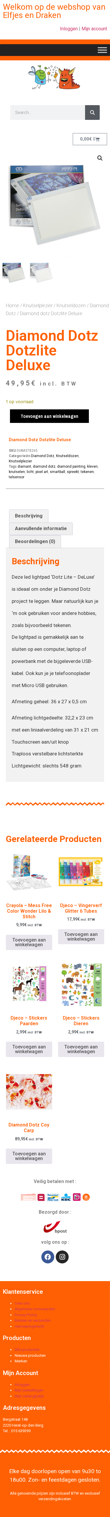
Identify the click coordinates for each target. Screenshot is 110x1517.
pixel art (41, 472)
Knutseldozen (71, 305)
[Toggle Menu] (102, 50)
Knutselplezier (38, 305)
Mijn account (94, 29)
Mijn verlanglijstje (29, 1396)
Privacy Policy (26, 1315)
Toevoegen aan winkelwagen (49, 416)
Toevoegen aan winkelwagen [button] (29, 942)
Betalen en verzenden (33, 1320)
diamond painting (71, 466)
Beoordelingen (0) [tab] (35, 541)
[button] (100, 158)
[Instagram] (62, 1256)
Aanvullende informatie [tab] (41, 528)
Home (12, 305)
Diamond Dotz (42, 456)
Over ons (22, 1303)
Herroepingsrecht (29, 1326)
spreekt (73, 472)
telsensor (16, 477)
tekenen (87, 472)
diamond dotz (44, 466)
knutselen (17, 472)
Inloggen (69, 29)
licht (30, 472)
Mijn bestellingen (29, 1390)
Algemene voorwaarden (35, 1309)
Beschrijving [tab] (29, 516)
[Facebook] (47, 1256)
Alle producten (27, 1349)
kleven (92, 466)
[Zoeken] (92, 112)
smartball (57, 472)
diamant (24, 466)
